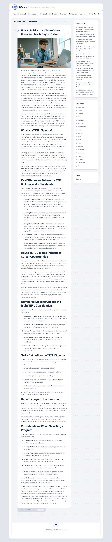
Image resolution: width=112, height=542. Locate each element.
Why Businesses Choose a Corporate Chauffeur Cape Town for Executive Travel (85, 70)
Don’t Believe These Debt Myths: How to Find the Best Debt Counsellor (85, 41)
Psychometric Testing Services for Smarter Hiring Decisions (84, 77)
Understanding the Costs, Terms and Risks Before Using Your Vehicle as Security (85, 29)
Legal (79, 143)
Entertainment (82, 126)
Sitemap (78, 179)
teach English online (51, 82)
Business (34, 14)
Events (80, 130)
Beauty (80, 110)
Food (79, 136)
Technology (73, 14)
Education (40, 509)
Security (80, 156)
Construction (44, 14)
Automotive (23, 14)
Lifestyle (80, 146)
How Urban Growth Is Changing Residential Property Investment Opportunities (85, 63)
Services (63, 14)
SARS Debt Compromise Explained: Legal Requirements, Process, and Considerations (85, 92)
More (81, 14)
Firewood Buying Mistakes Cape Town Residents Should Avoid (84, 85)
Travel (79, 166)
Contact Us (92, 14)
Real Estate (81, 153)
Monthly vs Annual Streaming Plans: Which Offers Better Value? (85, 49)
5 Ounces (33, 510)
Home (14, 14)
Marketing (81, 149)
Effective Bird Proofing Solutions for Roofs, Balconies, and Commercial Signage (85, 56)
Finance (54, 14)
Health (79, 140)
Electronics (81, 123)
